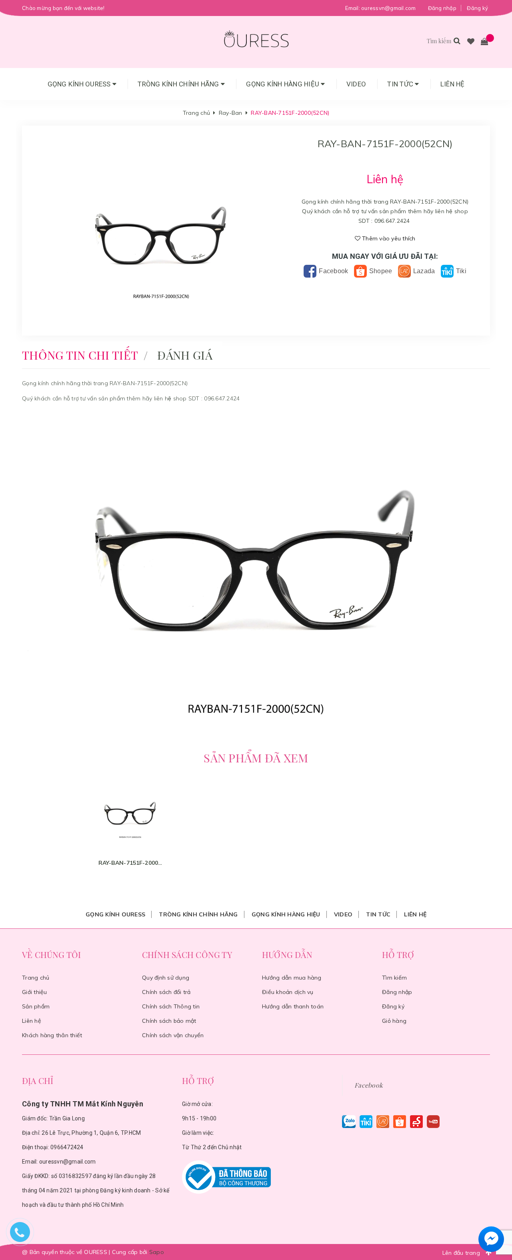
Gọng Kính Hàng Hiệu (283, 84)
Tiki (460, 271)
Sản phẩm (36, 1006)
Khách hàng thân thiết (52, 1035)
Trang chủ (35, 977)
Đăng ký (477, 8)
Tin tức (401, 84)
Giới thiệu (34, 992)
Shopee (380, 271)
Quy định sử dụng (165, 977)
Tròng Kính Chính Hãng (179, 84)
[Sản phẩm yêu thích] (471, 42)
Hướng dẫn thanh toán (293, 1006)
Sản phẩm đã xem (256, 757)
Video (356, 84)
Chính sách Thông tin (171, 1006)
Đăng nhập (442, 8)
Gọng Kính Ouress (80, 84)
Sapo (156, 1252)
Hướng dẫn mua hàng (292, 977)
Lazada (423, 271)
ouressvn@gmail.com (388, 8)
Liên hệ (452, 84)
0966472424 (67, 1147)
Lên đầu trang (462, 1252)
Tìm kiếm (394, 977)
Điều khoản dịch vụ (288, 992)
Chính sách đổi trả (166, 992)
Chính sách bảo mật (169, 1020)
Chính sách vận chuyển (173, 1035)
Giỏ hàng (394, 1020)
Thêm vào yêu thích (388, 238)
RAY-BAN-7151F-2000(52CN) (130, 862)
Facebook (332, 271)
